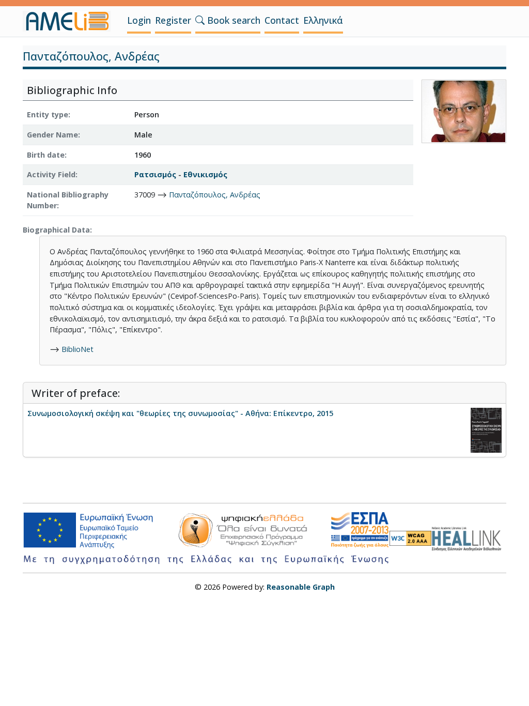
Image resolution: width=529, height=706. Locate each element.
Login (139, 20)
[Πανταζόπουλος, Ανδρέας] (464, 111)
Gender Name (52, 135)
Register (173, 20)
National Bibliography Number (67, 200)
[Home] (71, 21)
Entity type (47, 114)
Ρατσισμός (155, 174)
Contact (281, 20)
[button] (200, 20)
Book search (232, 20)
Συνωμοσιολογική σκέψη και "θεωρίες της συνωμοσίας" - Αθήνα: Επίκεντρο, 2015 (180, 413)
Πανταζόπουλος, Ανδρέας (214, 194)
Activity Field (51, 174)
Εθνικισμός (205, 174)
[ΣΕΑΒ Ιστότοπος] (468, 537)
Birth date (46, 155)
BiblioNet (77, 349)
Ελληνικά (323, 20)
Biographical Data (56, 230)
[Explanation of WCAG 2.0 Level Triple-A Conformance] (410, 538)
